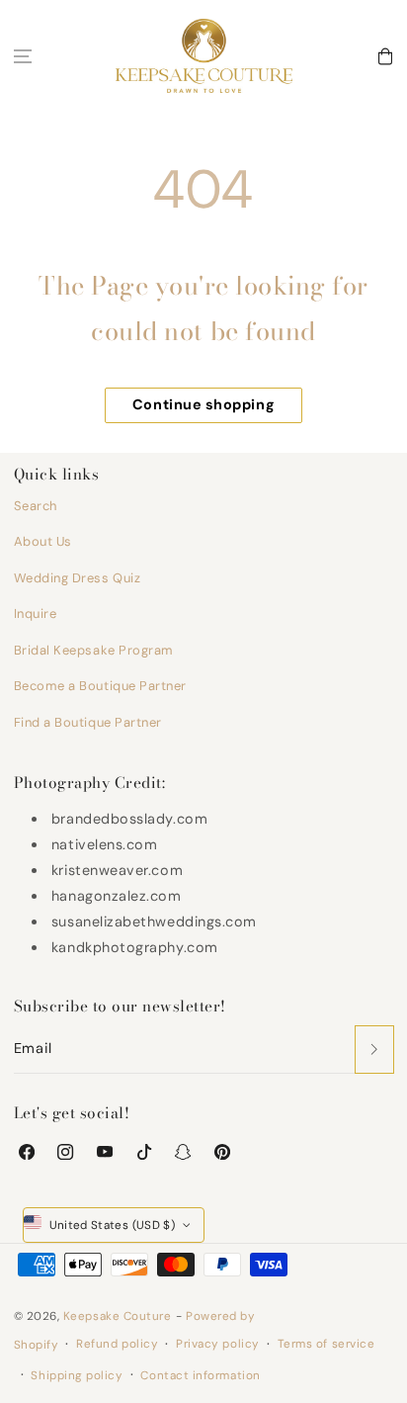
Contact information (200, 1375)
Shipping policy (76, 1375)
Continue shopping (203, 404)
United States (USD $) (112, 1225)
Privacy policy (218, 1344)
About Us (43, 541)
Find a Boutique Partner (88, 722)
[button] (22, 56)
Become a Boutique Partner (101, 685)
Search (35, 505)
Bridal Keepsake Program (94, 650)
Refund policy (117, 1344)
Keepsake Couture (117, 1316)
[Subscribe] (374, 1050)
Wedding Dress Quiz (77, 578)
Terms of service (326, 1344)
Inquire (35, 613)
